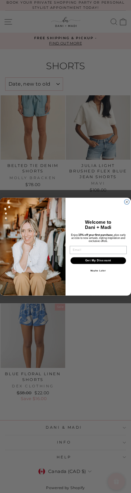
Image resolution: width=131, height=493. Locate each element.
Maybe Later (98, 270)
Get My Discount (98, 260)
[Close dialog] (126, 201)
